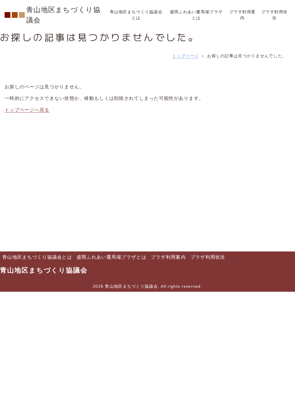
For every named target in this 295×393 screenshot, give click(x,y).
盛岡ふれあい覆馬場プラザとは (111, 257)
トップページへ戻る (27, 109)
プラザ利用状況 (207, 257)
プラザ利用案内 (168, 257)
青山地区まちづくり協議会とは (37, 257)
